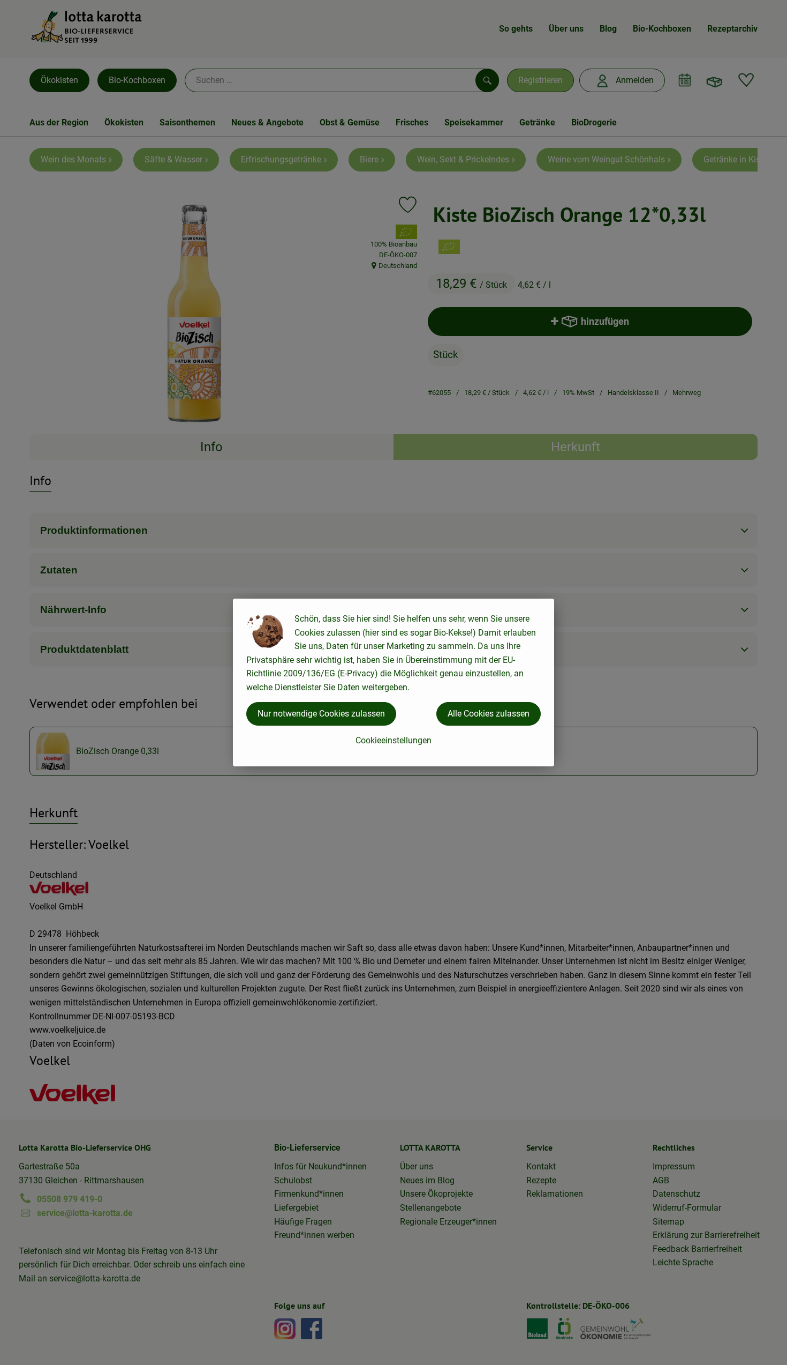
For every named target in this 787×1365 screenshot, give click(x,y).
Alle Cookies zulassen (488, 713)
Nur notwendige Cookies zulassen (321, 713)
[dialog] (393, 682)
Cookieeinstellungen (393, 740)
